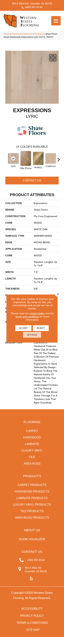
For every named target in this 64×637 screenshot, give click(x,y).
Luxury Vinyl (32, 450)
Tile (32, 457)
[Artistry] (38, 158)
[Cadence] (50, 158)
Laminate (32, 444)
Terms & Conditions (32, 622)
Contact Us (32, 180)
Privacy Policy (32, 615)
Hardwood (27, 34)
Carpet (32, 430)
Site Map (33, 629)
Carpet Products (32, 484)
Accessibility (32, 608)
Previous (5, 158)
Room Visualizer (32, 539)
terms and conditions (27, 316)
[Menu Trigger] (56, 21)
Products (38, 34)
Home (6, 34)
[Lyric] (13, 158)
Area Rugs (32, 463)
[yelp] (31, 579)
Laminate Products (32, 498)
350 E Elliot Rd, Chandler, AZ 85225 (32, 3)
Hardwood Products (32, 491)
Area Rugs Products (32, 517)
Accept (23, 328)
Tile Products (32, 511)
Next (58, 158)
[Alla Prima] (26, 158)
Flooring (16, 34)
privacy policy (37, 313)
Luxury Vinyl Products (32, 504)
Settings (32, 335)
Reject (41, 328)
